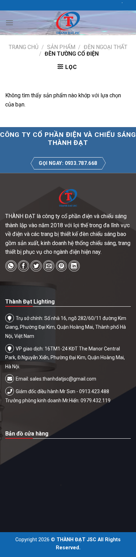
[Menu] (9, 22)
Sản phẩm (61, 47)
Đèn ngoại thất (105, 47)
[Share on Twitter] (36, 266)
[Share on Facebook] (23, 266)
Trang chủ (23, 47)
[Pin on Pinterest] (61, 266)
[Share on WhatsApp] (11, 266)
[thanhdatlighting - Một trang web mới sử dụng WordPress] (68, 23)
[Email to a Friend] (48, 266)
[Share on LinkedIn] (74, 266)
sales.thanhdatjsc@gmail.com (63, 379)
